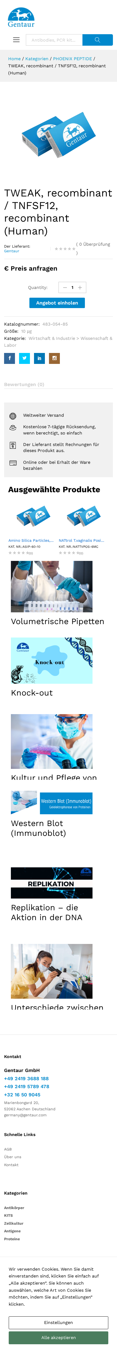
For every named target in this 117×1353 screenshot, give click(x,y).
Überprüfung (93, 249)
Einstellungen (58, 1322)
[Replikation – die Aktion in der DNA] (52, 883)
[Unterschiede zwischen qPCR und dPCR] (52, 971)
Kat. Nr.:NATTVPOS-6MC (49, 547)
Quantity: (38, 287)
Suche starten (97, 40)
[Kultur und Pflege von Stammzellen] (52, 741)
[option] (58, 135)
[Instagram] (54, 358)
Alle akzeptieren (58, 1337)
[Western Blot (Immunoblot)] (52, 802)
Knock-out (32, 692)
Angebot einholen (57, 303)
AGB (8, 1149)
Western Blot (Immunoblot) (38, 828)
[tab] (58, 384)
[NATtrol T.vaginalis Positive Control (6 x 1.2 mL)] (54, 515)
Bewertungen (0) (24, 384)
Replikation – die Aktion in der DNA (46, 912)
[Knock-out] (52, 661)
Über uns (12, 1157)
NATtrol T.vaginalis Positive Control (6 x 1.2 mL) (54, 540)
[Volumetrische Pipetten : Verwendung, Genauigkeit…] (52, 586)
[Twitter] (24, 358)
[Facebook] (9, 358)
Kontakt (11, 1165)
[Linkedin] (39, 358)
